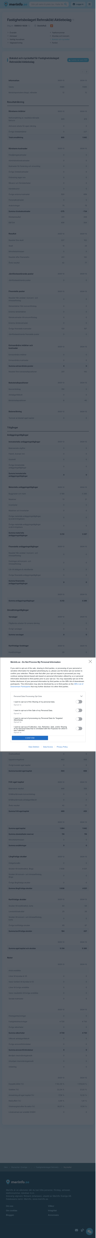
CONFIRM (30, 738)
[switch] (79, 701)
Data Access (48, 747)
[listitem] (48, 696)
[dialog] (48, 704)
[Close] (91, 662)
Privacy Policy (62, 747)
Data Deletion (33, 747)
